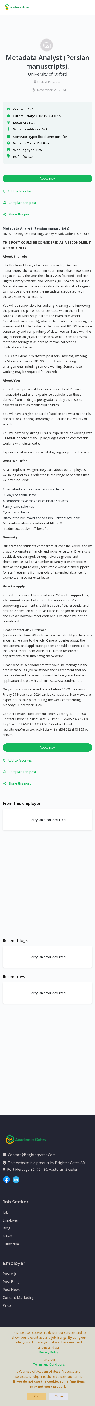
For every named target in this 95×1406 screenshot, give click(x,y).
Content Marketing (18, 1297)
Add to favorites (20, 191)
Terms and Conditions (49, 1364)
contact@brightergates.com (31, 1154)
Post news (11, 1289)
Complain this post (22, 202)
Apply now (48, 178)
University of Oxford (47, 74)
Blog (6, 1228)
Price (7, 1305)
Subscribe (11, 1244)
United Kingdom (49, 82)
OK (36, 1396)
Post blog (11, 1281)
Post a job (11, 1273)
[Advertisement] (47, 884)
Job (5, 1212)
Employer (10, 1220)
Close (59, 1396)
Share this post (20, 214)
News (7, 1236)
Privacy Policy (49, 1352)
